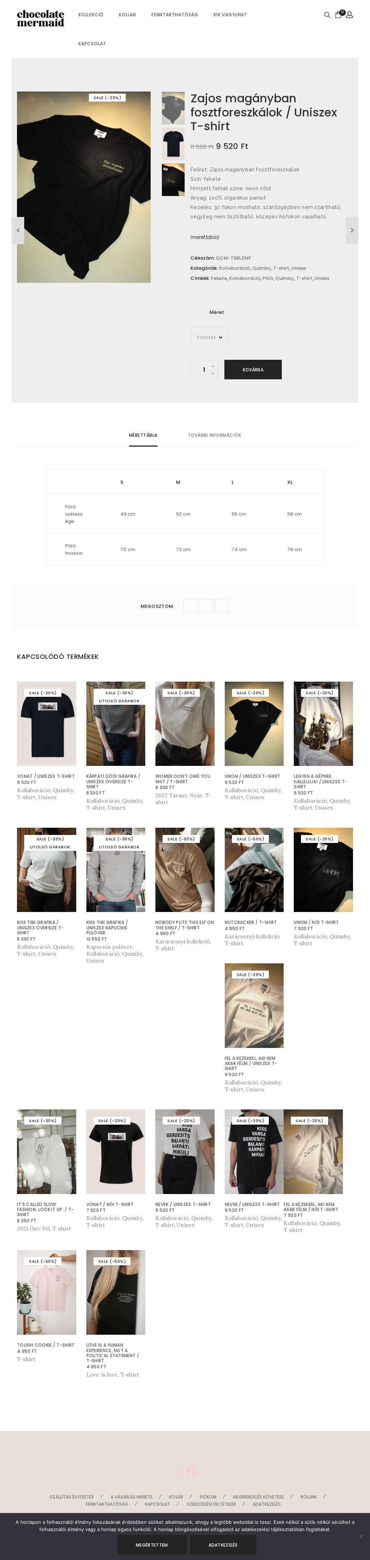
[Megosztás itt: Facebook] (206, 606)
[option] (84, 187)
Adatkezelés (267, 1504)
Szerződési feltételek (211, 1504)
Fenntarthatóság (174, 15)
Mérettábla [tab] (143, 435)
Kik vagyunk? (230, 15)
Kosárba (253, 370)
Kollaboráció (234, 268)
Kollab (127, 15)
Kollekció (91, 15)
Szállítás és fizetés (72, 1497)
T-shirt (281, 268)
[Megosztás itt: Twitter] (190, 606)
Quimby (261, 268)
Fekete (219, 278)
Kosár (176, 1497)
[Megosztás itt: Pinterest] (222, 606)
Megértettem (152, 1545)
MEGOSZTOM (158, 606)
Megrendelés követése (258, 1497)
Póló (267, 278)
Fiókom (208, 1497)
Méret (217, 312)
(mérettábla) (205, 237)
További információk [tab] (214, 435)
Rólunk (309, 1497)
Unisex (298, 268)
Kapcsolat (92, 44)
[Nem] (361, 1536)
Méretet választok (43, 790)
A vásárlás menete (131, 1497)
